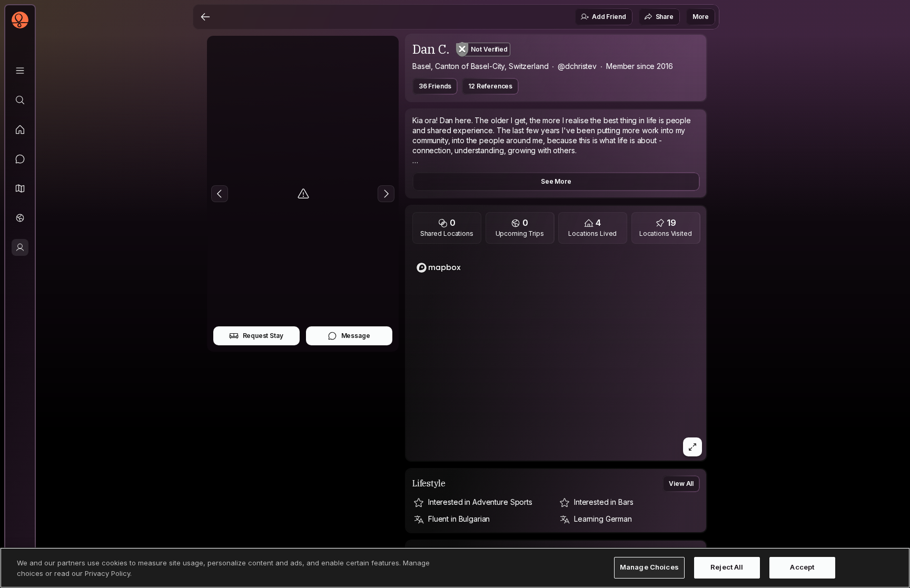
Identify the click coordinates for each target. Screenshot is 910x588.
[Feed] (20, 129)
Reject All (726, 567)
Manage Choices (649, 567)
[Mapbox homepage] (439, 268)
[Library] (20, 70)
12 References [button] (490, 86)
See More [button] (556, 181)
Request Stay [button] (263, 336)
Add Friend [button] (609, 17)
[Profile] (20, 247)
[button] (20, 188)
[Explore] (20, 100)
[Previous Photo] (219, 193)
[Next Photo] (386, 193)
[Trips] (20, 218)
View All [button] (681, 483)
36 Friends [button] (435, 86)
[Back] (205, 16)
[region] (556, 355)
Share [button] (665, 17)
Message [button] (355, 336)
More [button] (701, 17)
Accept (802, 567)
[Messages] (20, 159)
